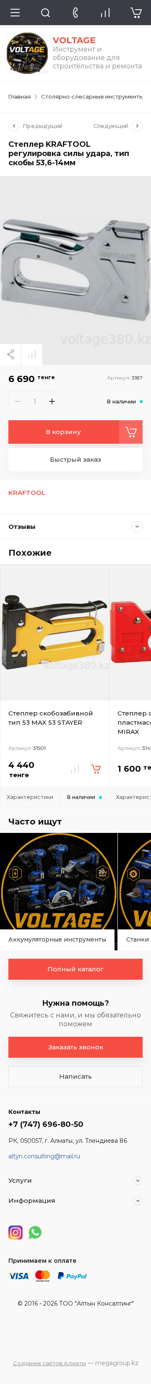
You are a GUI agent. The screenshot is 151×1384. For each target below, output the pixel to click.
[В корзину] (96, 768)
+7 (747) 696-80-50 (45, 1124)
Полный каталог (75, 969)
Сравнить (31, 354)
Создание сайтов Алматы (49, 1363)
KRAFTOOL (26, 493)
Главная (19, 96)
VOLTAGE (74, 40)
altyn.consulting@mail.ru (44, 1156)
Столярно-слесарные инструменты (92, 96)
